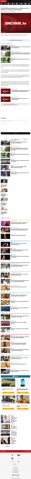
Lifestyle (14, 3)
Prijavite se (15, 133)
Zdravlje (23, 3)
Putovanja (19, 3)
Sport (6, 3)
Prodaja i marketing (15, 468)
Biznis (26, 3)
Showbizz (10, 3)
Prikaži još (7, 446)
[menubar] (28, 1)
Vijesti (2, 3)
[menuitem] (28, 1)
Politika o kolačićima (15, 472)
